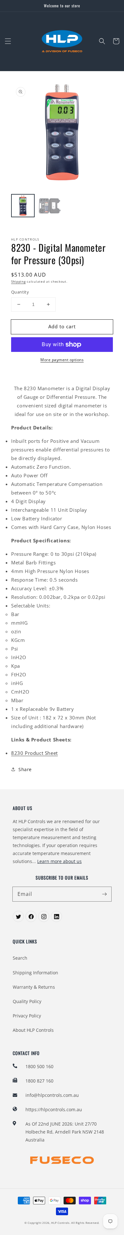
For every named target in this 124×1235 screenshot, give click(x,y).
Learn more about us (59, 861)
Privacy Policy (27, 1016)
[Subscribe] (104, 894)
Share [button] (25, 769)
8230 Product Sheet (34, 753)
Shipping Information (35, 973)
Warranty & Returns (34, 987)
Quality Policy (27, 1001)
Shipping (18, 281)
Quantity (20, 292)
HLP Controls (60, 1222)
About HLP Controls (33, 1030)
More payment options (62, 359)
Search (20, 958)
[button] (8, 41)
